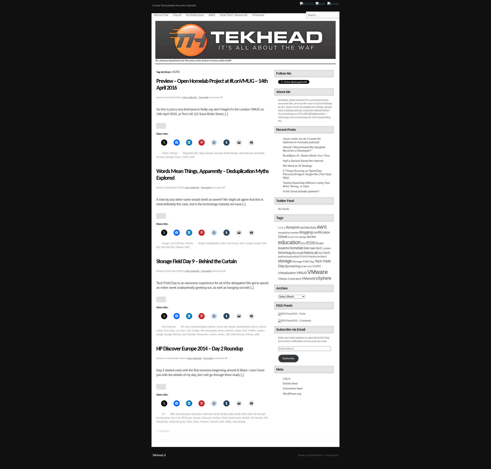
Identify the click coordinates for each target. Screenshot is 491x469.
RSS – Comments (301, 320)
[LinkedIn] (333, 3)
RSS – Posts (299, 313)
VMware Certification (289, 278)
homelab (209, 153)
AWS (211, 15)
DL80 (249, 414)
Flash (166, 331)
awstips (295, 233)
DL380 (237, 414)
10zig (201, 153)
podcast (282, 256)
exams (283, 248)
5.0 (279, 228)
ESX (303, 243)
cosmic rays (222, 327)
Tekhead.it (159, 455)
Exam (320, 243)
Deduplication (213, 243)
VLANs (196, 422)
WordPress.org (292, 393)
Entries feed (290, 383)
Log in (286, 378)
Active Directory (183, 414)
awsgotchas (284, 233)
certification (321, 232)
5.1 (283, 228)
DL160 (217, 414)
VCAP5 (316, 266)
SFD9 (242, 243)
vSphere (323, 278)
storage (249, 243)
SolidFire (252, 331)
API (182, 327)
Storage (165, 243)
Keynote (197, 418)
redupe (238, 331)
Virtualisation (287, 272)
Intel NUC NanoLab (233, 15)
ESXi (311, 243)
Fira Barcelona (163, 418)
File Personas (259, 414)
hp (179, 418)
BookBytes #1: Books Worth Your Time (306, 155)
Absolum (290, 455)
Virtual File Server (177, 422)
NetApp (195, 331)
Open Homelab (246, 153)
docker (311, 236)
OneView (216, 418)
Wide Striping (238, 422)
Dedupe (201, 243)
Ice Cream (181, 331)
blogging (306, 232)
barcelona (196, 414)
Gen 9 (174, 418)
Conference (207, 414)
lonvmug (218, 153)
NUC (327, 252)
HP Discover (186, 418)
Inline (223, 243)
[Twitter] (320, 3)
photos (221, 331)
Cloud (177, 15)
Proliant (246, 418)
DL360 (230, 414)
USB (227, 334)
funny (172, 331)
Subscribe (288, 358)
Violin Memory (237, 334)
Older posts (163, 431)
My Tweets (283, 209)
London (327, 248)
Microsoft (206, 418)
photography (211, 331)
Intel (189, 331)
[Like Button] (161, 126)
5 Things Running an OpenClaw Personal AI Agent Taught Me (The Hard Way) (307, 174)
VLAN (189, 422)
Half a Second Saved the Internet (303, 160)
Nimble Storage (230, 153)
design (302, 237)
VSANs (228, 422)
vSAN (192, 157)
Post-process (233, 243)
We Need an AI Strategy (297, 165)
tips (287, 266)
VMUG (165, 153)
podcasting (292, 257)
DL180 (224, 414)
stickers (260, 331)
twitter (221, 334)
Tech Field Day (177, 243)
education (289, 242)
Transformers (203, 334)
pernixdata (259, 153)
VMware (258, 15)
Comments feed (292, 388)
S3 (300, 257)
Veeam (178, 157)
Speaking (169, 157)
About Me (161, 15)
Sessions (160, 157)
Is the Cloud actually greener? (301, 191)
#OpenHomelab (190, 153)
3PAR (172, 414)
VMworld (213, 422)
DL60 (243, 414)
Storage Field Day (173, 334)
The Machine (257, 418)
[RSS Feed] (307, 3)
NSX (202, 331)
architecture (308, 227)
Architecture (195, 15)
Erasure (254, 327)
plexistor (230, 331)
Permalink (203, 97)
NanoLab (311, 253)
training (295, 266)
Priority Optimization (231, 418)
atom (187, 327)
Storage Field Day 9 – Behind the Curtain (196, 262)
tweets (213, 334)
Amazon (293, 227)
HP (163, 414)
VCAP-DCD (306, 266)
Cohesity (211, 327)
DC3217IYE (293, 237)
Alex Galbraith (190, 97)
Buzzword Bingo (198, 327)
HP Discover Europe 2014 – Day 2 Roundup (199, 349)
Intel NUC (316, 248)
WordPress (330, 458)
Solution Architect (317, 256)
